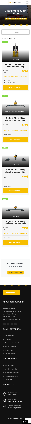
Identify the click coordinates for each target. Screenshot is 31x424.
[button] (11, 292)
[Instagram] (8, 324)
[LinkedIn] (15, 324)
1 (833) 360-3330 (15, 273)
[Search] (27, 2)
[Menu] (4, 2)
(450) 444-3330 (12, 395)
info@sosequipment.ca (15, 408)
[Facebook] (4, 324)
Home (8, 18)
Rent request (18, 86)
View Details (15, 59)
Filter (16, 32)
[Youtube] (12, 324)
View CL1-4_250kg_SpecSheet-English (14, 111)
